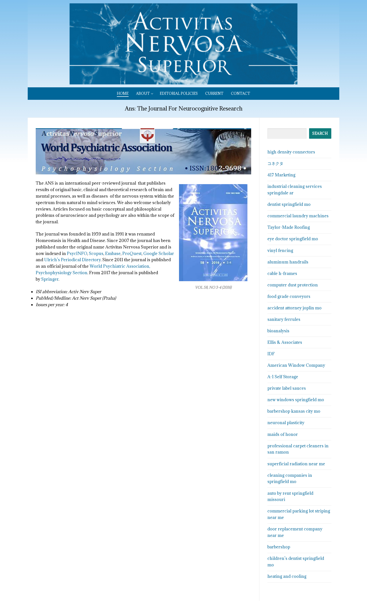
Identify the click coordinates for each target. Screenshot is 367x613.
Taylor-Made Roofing (288, 227)
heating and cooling (286, 576)
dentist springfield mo (289, 204)
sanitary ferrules (283, 319)
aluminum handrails (287, 262)
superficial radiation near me (296, 464)
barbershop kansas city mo (293, 411)
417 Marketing (281, 175)
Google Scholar (158, 253)
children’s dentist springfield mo (295, 562)
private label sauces (286, 388)
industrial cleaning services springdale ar (294, 190)
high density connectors (291, 152)
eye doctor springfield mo (292, 239)
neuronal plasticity (285, 422)
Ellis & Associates (284, 342)
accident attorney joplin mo (294, 308)
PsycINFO (77, 253)
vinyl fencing (280, 250)
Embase (113, 253)
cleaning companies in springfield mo (289, 479)
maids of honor (282, 434)
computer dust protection (292, 285)
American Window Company (296, 365)
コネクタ (275, 163)
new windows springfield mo (295, 399)
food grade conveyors (288, 296)
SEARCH (320, 133)
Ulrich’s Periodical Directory (72, 259)
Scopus (95, 253)
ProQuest (131, 253)
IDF (271, 354)
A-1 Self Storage (282, 376)
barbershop (278, 547)
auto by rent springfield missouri (290, 496)
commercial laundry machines (298, 216)
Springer (49, 279)
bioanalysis (278, 331)
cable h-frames (282, 273)
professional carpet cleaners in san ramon (298, 449)
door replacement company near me (294, 532)
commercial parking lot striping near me (298, 514)
